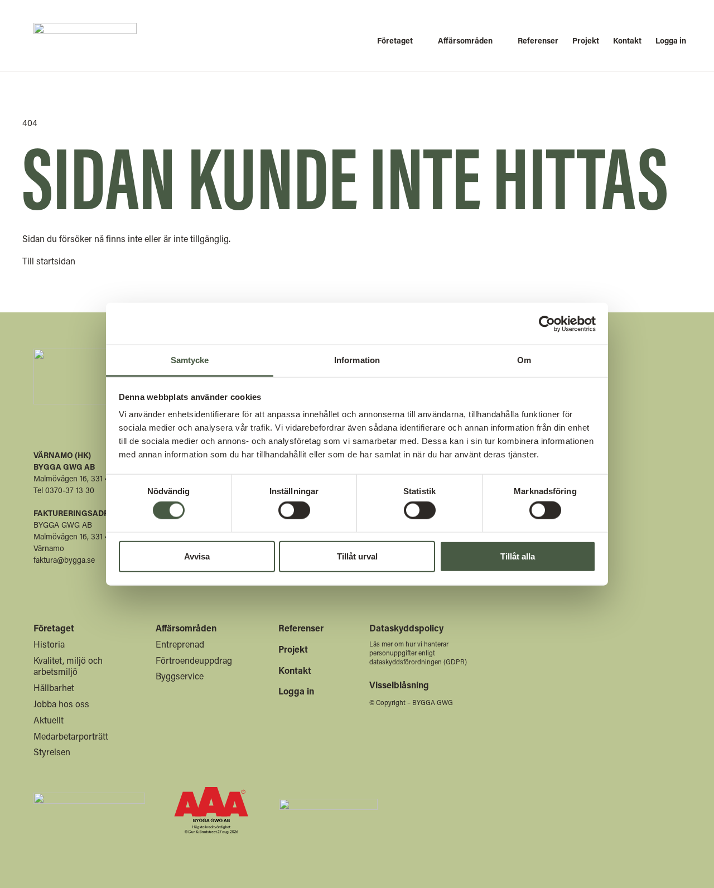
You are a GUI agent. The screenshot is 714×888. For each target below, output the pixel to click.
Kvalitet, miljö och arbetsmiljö (68, 666)
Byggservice (180, 676)
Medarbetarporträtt (70, 736)
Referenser (301, 628)
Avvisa (197, 556)
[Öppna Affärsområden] (468, 40)
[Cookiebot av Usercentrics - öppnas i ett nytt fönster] (547, 323)
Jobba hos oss (61, 704)
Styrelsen (51, 751)
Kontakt (294, 670)
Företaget (53, 628)
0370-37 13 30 (69, 490)
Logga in (296, 691)
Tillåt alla (517, 556)
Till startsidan (48, 261)
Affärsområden (186, 628)
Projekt (293, 649)
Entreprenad (180, 644)
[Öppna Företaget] (398, 40)
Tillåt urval (357, 556)
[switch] (294, 510)
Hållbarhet (53, 687)
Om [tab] (524, 360)
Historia (49, 644)
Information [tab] (357, 360)
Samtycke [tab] (190, 360)
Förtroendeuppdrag (194, 660)
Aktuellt (48, 720)
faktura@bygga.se (64, 559)
